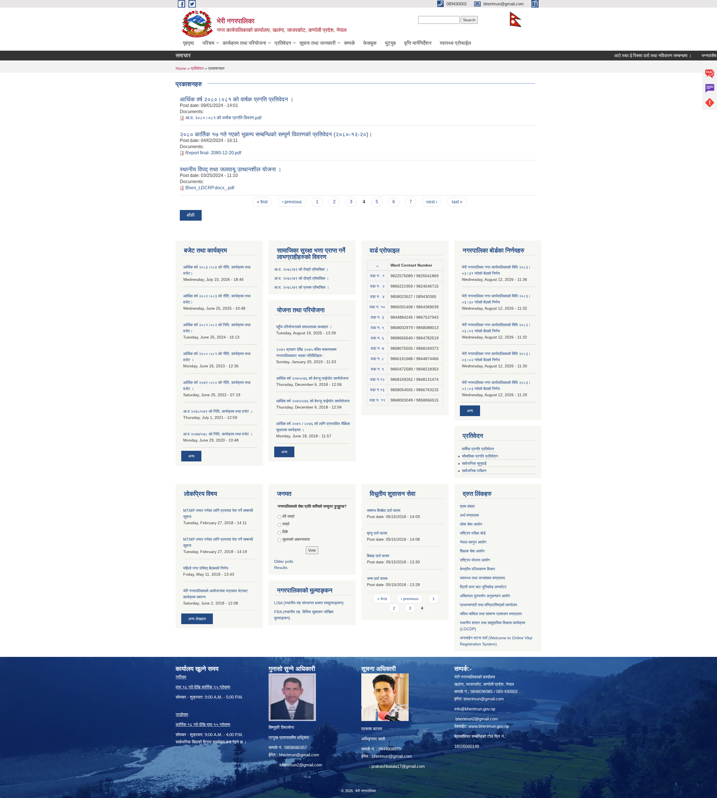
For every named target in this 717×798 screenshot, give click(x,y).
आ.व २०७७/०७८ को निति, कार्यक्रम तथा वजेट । (218, 434)
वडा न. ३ (377, 317)
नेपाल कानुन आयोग (473, 542)
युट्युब (390, 43)
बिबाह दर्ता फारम (378, 556)
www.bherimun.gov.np (489, 726)
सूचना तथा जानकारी (317, 43)
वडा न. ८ (377, 358)
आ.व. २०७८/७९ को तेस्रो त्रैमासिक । (301, 269)
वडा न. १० (377, 307)
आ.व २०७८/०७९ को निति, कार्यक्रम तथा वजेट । (218, 411)
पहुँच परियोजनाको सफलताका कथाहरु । (304, 327)
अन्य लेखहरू (197, 619)
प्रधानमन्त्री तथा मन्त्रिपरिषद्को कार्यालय (488, 605)
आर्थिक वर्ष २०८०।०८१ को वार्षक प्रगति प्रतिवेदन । (237, 99)
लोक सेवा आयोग (471, 524)
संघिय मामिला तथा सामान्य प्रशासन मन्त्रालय (491, 614)
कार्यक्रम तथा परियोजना (244, 43)
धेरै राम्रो (288, 516)
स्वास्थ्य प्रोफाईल (455, 43)
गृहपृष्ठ (188, 43)
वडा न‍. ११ (377, 400)
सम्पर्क (349, 43)
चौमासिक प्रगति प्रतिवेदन (480, 456)
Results (280, 567)
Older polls (283, 561)
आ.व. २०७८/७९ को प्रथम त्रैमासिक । (301, 287)
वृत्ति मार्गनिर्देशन (417, 43)
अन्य (191, 456)
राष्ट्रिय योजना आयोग (475, 560)
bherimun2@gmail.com (301, 764)
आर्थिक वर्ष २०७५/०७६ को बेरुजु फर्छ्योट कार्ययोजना (313, 401)
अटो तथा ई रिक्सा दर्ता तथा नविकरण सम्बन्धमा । (632, 55)
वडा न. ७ (377, 348)
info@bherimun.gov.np (474, 708)
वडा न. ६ (377, 338)
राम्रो (285, 524)
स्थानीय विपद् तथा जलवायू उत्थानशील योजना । (230, 169)
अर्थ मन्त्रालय (469, 515)
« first (262, 201)
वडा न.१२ (377, 379)
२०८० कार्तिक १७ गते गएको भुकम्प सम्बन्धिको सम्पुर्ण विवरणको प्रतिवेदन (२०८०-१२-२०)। (276, 134)
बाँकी (191, 215)
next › (431, 201)
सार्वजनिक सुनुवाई (474, 463)
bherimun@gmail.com (299, 754)
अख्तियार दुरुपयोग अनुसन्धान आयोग (485, 596)
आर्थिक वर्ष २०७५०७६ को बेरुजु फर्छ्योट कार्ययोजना (312, 378)
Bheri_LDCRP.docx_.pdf (209, 187)
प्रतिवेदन (282, 43)
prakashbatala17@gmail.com (398, 766)
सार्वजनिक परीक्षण (474, 470)
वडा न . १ (377, 276)
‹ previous (292, 201)
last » (457, 201)
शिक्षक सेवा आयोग (472, 551)
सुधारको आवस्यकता (296, 539)
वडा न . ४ (377, 296)
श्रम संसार (467, 506)
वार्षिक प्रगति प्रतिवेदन (478, 449)
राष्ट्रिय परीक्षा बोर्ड (473, 533)
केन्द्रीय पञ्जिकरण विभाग (477, 569)
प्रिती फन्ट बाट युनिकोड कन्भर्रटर (483, 587)
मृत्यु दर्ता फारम (377, 533)
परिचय (208, 43)
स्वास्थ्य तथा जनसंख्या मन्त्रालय (482, 578)
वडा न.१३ (377, 390)
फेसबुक (369, 43)
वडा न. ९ (377, 369)
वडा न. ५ (377, 327)
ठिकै (285, 531)
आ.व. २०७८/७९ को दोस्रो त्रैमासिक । (301, 278)
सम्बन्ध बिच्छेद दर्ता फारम (383, 510)
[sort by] (377, 265)
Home (181, 68)
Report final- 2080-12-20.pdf (213, 152)
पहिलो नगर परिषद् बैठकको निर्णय (205, 568)
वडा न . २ (377, 286)
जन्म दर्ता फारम (377, 578)
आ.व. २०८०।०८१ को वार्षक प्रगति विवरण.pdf (223, 117)
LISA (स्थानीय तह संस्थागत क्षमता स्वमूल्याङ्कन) (309, 603)
